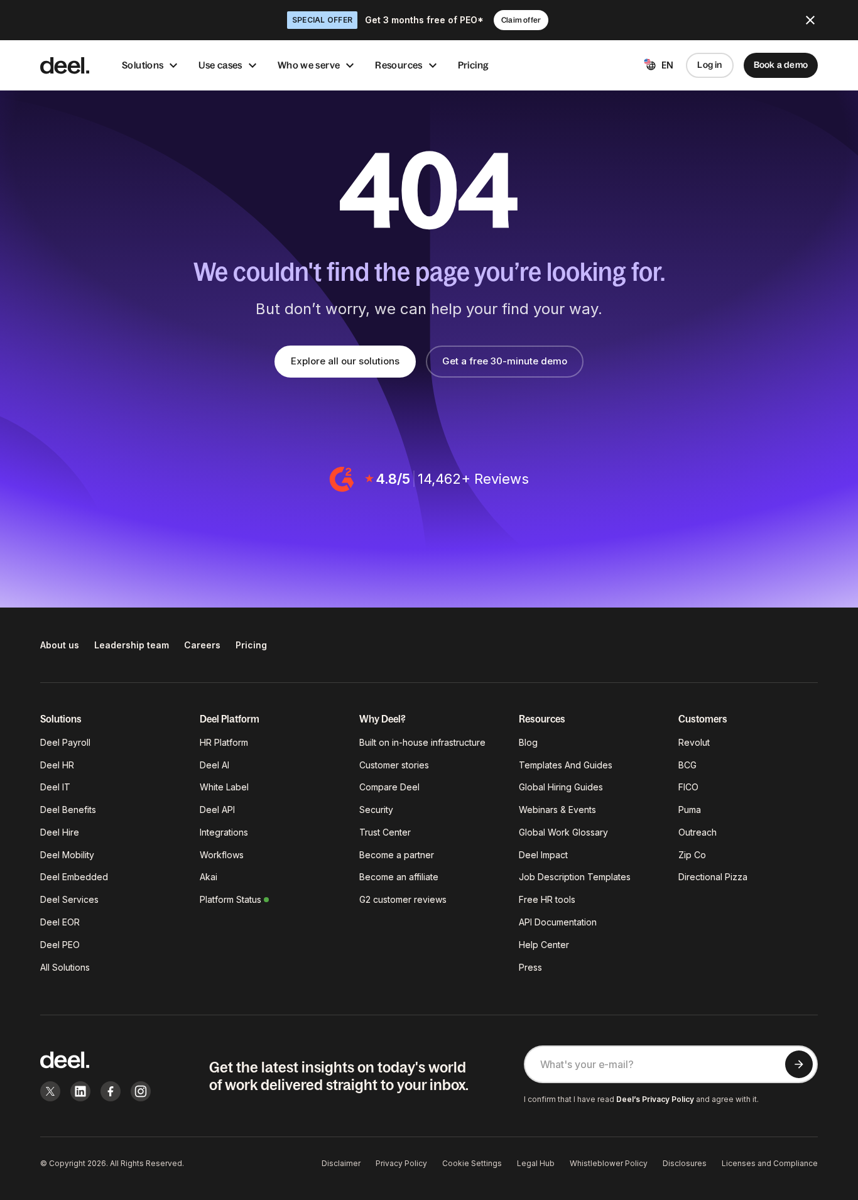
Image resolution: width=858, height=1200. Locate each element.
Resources (398, 65)
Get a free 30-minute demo (504, 361)
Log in (709, 65)
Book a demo (781, 65)
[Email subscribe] (799, 1064)
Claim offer (521, 20)
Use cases (220, 65)
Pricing (473, 65)
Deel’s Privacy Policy (655, 1099)
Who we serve (309, 65)
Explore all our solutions (345, 361)
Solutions (142, 65)
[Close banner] (810, 20)
